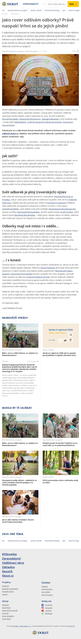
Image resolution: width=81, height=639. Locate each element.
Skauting (45, 586)
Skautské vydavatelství (10, 589)
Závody (4, 594)
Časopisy (46, 582)
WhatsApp (48, 613)
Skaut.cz (8, 575)
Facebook (48, 605)
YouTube (48, 611)
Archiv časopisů (47, 595)
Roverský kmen (47, 589)
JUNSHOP (5, 586)
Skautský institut (8, 592)
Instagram (48, 608)
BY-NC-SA (71, 626)
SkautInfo (5, 605)
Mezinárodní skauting (52, 10)
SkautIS (7, 571)
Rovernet (5, 613)
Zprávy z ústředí (36, 10)
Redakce (5, 14)
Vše (3, 10)
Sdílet (74, 51)
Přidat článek (15, 14)
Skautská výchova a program (17, 10)
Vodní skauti (6, 619)
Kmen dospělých (8, 616)
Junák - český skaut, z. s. (22, 626)
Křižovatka (9, 554)
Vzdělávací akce (13, 562)
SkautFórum (6, 608)
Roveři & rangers (31, 51)
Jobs (63, 10)
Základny (8, 567)
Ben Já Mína (46, 592)
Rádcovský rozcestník (10, 610)
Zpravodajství (30, 4)
